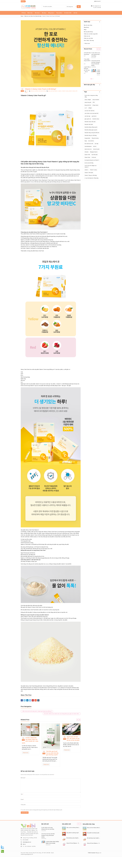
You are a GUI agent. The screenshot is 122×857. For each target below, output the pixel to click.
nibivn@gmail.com (27, 837)
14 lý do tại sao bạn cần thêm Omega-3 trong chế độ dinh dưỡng (48, 831)
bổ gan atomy (95, 105)
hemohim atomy (95, 118)
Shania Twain (87, 157)
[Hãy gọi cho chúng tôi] (2, 847)
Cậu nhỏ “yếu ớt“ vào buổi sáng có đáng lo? (51, 739)
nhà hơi (94, 146)
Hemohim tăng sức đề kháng (91, 135)
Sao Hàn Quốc (95, 154)
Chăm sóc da (87, 36)
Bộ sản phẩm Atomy (88, 31)
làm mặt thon (91, 140)
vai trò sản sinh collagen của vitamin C (90, 166)
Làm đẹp (96, 143)
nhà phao (86, 151)
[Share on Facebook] (22, 700)
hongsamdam (87, 138)
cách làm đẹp (87, 116)
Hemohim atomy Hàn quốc (90, 121)
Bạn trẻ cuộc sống (88, 25)
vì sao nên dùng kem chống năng (91, 178)
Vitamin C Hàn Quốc (89, 172)
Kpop (86, 140)
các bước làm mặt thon (89, 110)
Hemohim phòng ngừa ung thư (91, 129)
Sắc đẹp (44, 12)
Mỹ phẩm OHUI (29, 1)
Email (22, 795)
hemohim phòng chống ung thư (91, 127)
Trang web (23, 800)
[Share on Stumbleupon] (36, 700)
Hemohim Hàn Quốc (89, 124)
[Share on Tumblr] (38, 700)
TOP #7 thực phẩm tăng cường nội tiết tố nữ (94, 61)
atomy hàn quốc (88, 102)
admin (27, 91)
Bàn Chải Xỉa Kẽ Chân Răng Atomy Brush (94, 53)
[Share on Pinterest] (33, 700)
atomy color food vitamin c (53, 91)
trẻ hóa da (94, 157)
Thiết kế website (91, 848)
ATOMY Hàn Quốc (37, 1)
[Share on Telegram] (30, 700)
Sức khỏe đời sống (42, 91)
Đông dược (51, 12)
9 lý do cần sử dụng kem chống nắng (91, 96)
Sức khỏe (37, 12)
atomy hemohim (95, 99)
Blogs (85, 29)
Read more (25, 750)
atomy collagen (88, 99)
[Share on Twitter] (25, 700)
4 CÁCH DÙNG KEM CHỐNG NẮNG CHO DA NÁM (52, 838)
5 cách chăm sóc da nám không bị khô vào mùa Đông (47, 824)
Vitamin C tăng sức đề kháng (91, 175)
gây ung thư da (88, 118)
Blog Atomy (86, 27)
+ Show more (87, 43)
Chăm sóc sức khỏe (34, 91)
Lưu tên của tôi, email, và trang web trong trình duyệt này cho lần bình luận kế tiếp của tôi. (42, 805)
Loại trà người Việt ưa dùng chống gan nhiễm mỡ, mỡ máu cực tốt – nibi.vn (94, 69)
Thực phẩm (59, 12)
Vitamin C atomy (65, 91)
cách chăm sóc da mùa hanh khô (91, 113)
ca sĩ (86, 107)
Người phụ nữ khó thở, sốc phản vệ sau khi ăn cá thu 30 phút (31, 738)
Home (24, 12)
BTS (94, 102)
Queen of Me (87, 154)
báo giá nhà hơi (88, 105)
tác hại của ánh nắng (89, 162)
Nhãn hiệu (30, 12)
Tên (22, 790)
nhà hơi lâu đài (96, 149)
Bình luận (23, 773)
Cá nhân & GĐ (67, 12)
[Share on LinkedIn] (27, 700)
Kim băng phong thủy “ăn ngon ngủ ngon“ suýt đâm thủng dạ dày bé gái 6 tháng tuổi (70, 747)
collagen (90, 107)
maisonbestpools (88, 146)
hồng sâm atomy (95, 138)
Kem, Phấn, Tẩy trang (89, 40)
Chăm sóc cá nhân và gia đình (91, 33)
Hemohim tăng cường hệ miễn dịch (92, 132)
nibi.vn (24, 840)
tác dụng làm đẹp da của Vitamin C (92, 160)
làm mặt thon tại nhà (89, 143)
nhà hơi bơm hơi (88, 149)
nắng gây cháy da (93, 151)
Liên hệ (75, 12)
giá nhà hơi (94, 116)
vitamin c (60, 91)
